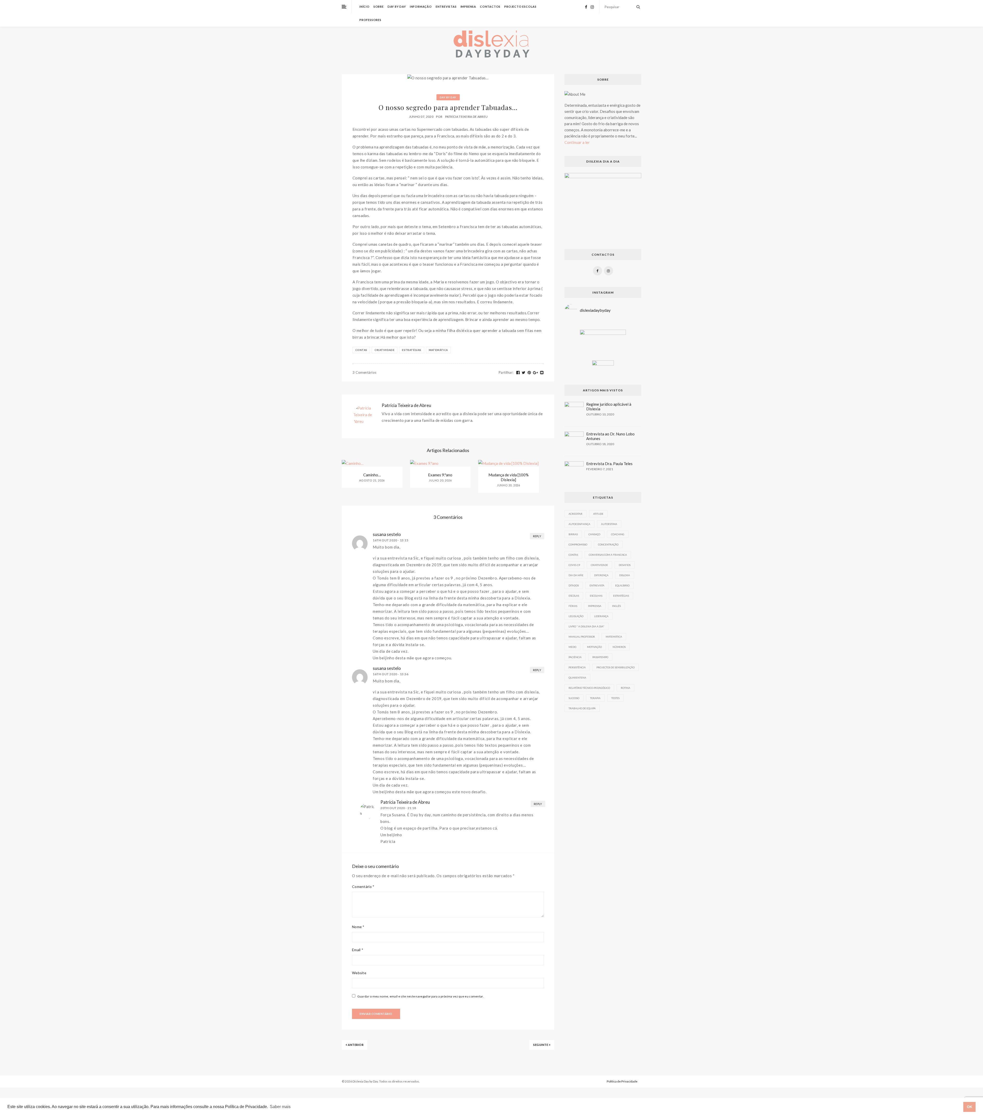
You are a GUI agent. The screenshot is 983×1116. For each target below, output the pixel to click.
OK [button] (969, 1107)
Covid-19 (574, 564)
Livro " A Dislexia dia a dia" (586, 626)
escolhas (596, 595)
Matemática (438, 349)
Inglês (616, 605)
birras (573, 534)
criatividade (384, 349)
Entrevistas (446, 6)
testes (615, 698)
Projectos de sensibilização (615, 667)
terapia (595, 698)
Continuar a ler (577, 142)
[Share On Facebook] (518, 373)
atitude (598, 513)
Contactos (490, 6)
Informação (421, 6)
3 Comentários (364, 372)
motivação (594, 646)
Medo (572, 646)
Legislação (576, 616)
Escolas (574, 595)
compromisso (578, 544)
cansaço (594, 534)
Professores (370, 20)
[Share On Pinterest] (529, 373)
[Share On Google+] (535, 373)
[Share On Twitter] (524, 373)
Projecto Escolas (520, 6)
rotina (625, 687)
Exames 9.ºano (440, 475)
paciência (575, 657)
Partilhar (506, 372)
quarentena (577, 677)
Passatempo (600, 657)
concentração (608, 544)
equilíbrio (622, 585)
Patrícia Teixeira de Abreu (466, 117)
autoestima (609, 523)
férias (573, 605)
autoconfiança (579, 523)
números (619, 646)
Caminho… (372, 475)
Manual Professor (582, 636)
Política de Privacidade (622, 1081)
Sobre (378, 6)
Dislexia (624, 575)
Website (359, 973)
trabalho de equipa (582, 708)
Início (364, 6)
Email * (357, 950)
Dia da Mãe (576, 575)
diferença (601, 575)
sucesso (574, 698)
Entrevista (597, 585)
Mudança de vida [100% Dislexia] (508, 477)
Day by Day (397, 6)
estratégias (411, 349)
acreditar (575, 513)
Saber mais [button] (280, 1106)
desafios (625, 564)
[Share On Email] (542, 373)
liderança (601, 616)
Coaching (617, 534)
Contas (361, 349)
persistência (577, 667)
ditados (574, 585)
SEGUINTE (541, 1044)
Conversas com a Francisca (608, 554)
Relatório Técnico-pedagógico (589, 687)
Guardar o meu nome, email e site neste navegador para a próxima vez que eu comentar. (420, 996)
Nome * (358, 927)
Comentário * (363, 886)
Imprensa (468, 6)
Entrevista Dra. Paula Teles (609, 463)
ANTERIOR (355, 1044)
